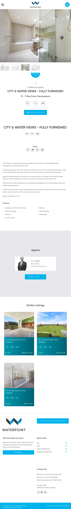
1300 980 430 (57, 480)
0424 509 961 (35, 264)
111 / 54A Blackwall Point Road (15, 340)
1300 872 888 (53, 477)
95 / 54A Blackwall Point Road (48, 340)
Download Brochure (36, 112)
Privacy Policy (49, 505)
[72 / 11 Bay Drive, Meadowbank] (35, 35)
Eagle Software (65, 505)
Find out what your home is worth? (53, 421)
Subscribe (17, 452)
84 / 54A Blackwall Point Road (16, 390)
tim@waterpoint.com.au (39, 266)
